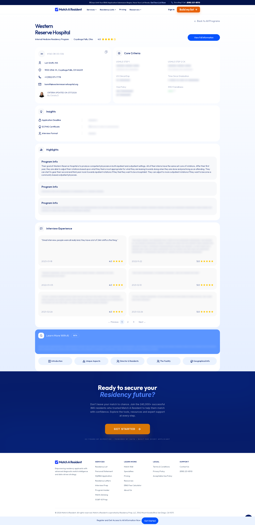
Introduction (56, 361)
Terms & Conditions (161, 466)
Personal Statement (104, 471)
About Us (128, 490)
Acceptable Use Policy (162, 476)
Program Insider (102, 490)
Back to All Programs (208, 21)
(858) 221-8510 (186, 471)
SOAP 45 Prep (101, 499)
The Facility (165, 361)
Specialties (128, 471)
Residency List (101, 466)
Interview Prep (101, 485)
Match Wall (128, 466)
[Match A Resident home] (68, 9)
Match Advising (101, 494)
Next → (142, 322)
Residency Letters (103, 480)
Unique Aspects (92, 361)
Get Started (150, 520)
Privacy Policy (159, 471)
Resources (128, 480)
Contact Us (184, 466)
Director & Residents (129, 361)
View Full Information (203, 37)
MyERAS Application (103, 476)
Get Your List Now (158, 2)
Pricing (127, 476)
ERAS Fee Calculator (132, 485)
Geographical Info (201, 361)
